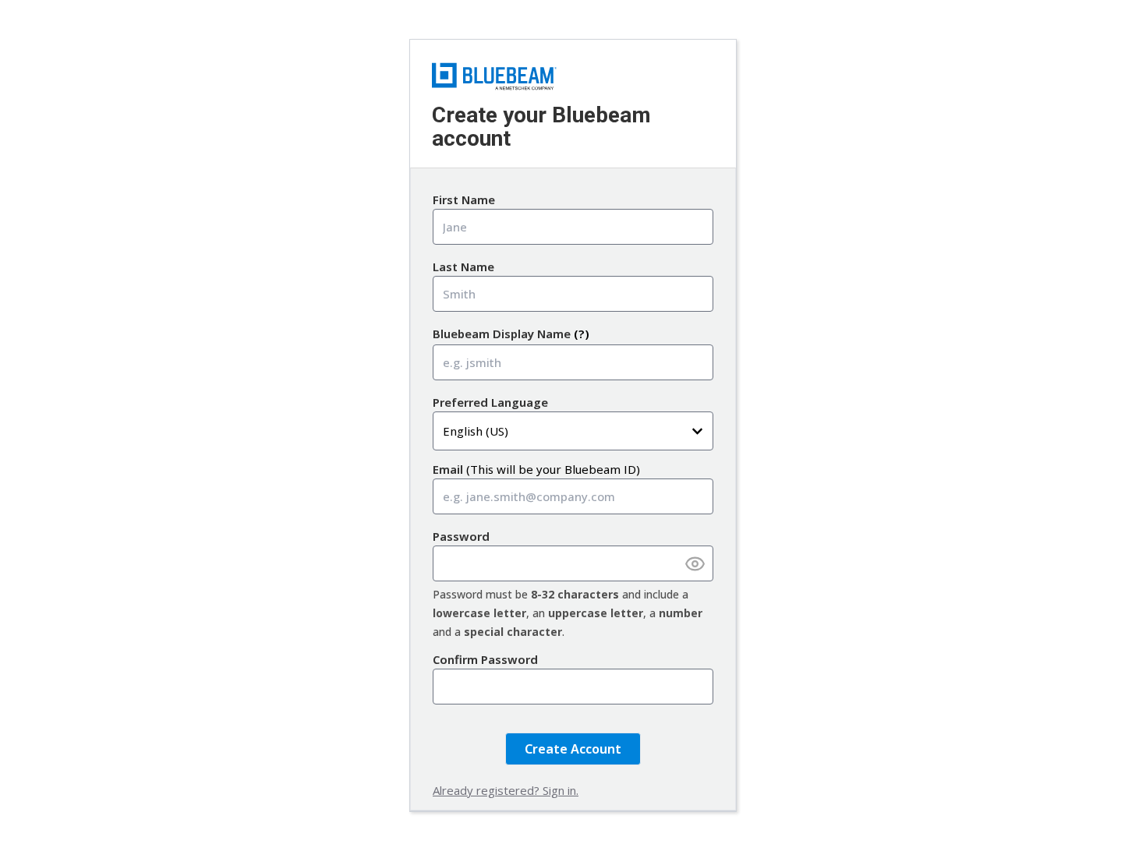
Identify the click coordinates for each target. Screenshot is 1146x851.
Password (461, 536)
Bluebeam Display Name (502, 333)
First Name (464, 199)
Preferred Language (490, 402)
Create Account (573, 748)
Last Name (463, 266)
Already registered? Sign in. (505, 790)
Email (448, 469)
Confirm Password (485, 659)
